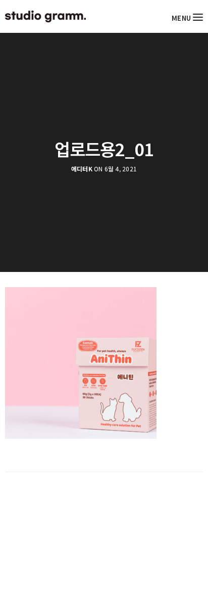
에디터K (81, 169)
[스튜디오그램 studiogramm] (45, 16)
